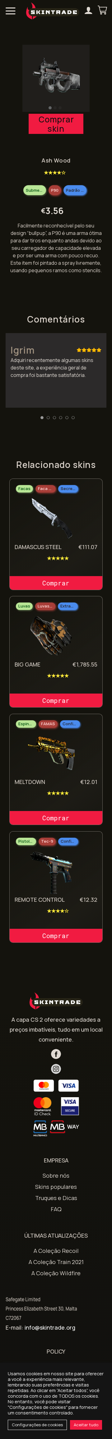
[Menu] (11, 11)
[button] (50, 107)
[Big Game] (51, 636)
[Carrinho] (102, 11)
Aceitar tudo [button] (86, 1425)
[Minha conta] (88, 11)
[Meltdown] (51, 754)
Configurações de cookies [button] (37, 1425)
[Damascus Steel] (51, 519)
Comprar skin (56, 124)
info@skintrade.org (50, 1327)
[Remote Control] (51, 872)
